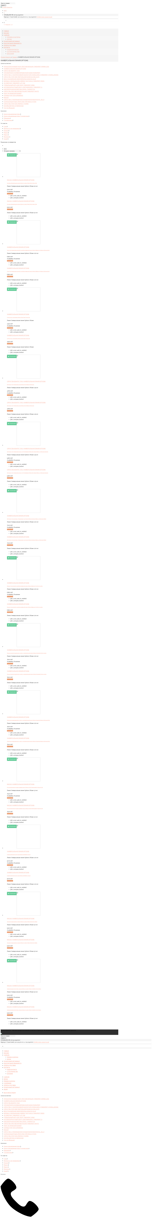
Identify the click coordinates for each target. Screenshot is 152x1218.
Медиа (9, 1059)
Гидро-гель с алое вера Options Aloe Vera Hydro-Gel (18, 317)
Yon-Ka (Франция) (9, 108)
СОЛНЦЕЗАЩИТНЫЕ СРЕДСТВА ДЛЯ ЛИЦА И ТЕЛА (20, 101)
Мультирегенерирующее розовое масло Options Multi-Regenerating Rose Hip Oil (25, 787)
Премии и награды (12, 1057)
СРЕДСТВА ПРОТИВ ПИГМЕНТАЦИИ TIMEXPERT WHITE (21, 91)
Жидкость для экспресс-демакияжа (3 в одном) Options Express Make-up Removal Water (26, 518)
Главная (6, 1051)
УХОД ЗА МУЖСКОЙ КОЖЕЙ (12, 93)
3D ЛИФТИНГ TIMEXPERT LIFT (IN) (14, 83)
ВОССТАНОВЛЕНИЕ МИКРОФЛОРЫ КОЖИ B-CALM (20, 79)
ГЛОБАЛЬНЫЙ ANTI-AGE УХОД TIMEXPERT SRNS (19, 85)
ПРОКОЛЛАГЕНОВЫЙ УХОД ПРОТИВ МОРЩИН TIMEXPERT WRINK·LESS (26, 66)
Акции (6, 1089)
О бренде (6, 1055)
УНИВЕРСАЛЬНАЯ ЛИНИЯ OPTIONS (15, 68)
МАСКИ (6, 97)
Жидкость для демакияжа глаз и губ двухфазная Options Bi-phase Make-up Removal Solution (27, 451)
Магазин (6, 1053)
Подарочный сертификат (12, 1061)
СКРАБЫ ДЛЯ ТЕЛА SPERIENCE (13, 95)
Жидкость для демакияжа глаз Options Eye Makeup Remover (20, 384)
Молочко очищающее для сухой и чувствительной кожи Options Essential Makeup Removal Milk (28, 720)
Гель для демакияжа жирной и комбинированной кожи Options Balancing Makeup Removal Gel (28, 250)
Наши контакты (12, 1069)
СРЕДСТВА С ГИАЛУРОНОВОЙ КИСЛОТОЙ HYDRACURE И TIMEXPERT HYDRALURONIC (31, 75)
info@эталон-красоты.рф (44, 17)
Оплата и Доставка (10, 1065)
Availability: (10, 191)
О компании (7, 1083)
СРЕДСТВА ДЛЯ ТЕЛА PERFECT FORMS (16, 104)
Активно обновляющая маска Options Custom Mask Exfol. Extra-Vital (22, 183)
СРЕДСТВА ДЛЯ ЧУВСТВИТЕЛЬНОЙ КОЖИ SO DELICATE (21, 77)
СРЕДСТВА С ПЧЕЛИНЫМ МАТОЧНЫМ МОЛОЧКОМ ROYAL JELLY (24, 99)
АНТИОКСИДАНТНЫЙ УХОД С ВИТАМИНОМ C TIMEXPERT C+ (23, 87)
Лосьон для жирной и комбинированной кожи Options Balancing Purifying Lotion (25, 586)
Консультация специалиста (12, 1063)
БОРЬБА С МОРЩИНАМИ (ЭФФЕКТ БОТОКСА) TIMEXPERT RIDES (24, 81)
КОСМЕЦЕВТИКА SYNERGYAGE (14, 106)
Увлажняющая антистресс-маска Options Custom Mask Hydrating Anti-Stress (24, 988)
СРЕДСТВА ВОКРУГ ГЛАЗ (12, 71)
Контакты (7, 1067)
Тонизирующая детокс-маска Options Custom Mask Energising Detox (22, 921)
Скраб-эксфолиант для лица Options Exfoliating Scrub (18, 854)
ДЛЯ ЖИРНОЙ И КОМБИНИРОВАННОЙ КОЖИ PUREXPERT (22, 73)
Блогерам (10, 1073)
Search (3, 5)
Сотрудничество (12, 1071)
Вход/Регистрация (10, 1092)
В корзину (10, 193)
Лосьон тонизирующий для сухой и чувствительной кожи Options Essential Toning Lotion (26, 653)
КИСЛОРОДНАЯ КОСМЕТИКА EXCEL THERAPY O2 (19, 89)
